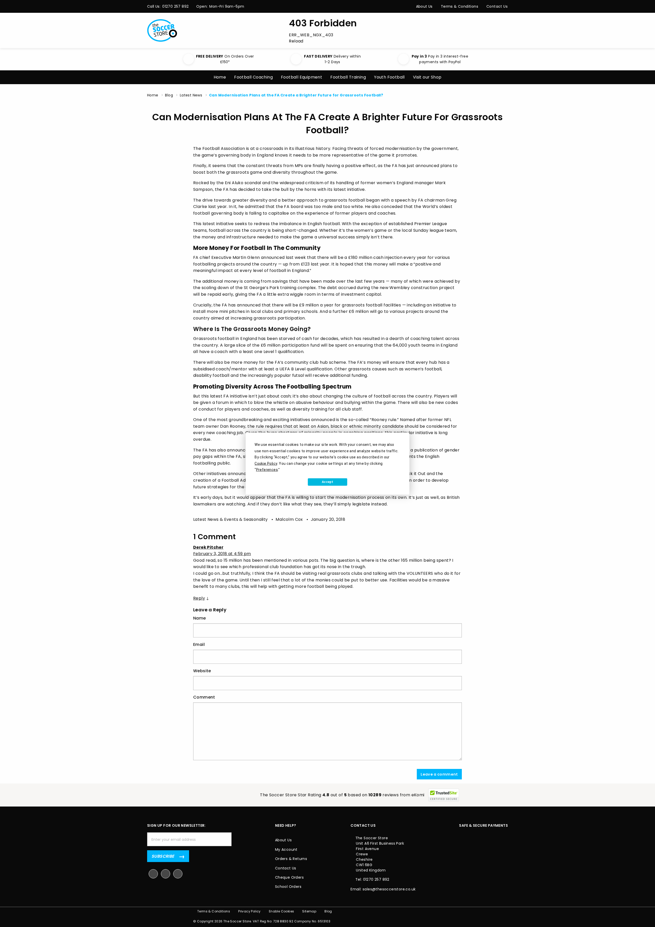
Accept (327, 482)
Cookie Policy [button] (266, 463)
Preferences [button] (267, 470)
